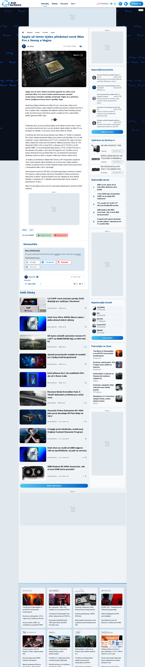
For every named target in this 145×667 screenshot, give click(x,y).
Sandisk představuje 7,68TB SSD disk (85, 615)
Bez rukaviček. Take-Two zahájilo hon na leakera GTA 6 (59, 608)
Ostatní (37, 32)
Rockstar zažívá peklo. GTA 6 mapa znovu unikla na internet (104, 364)
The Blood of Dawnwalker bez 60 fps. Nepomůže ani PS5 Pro (59, 615)
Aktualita (29, 32)
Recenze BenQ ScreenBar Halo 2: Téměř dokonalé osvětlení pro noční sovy (65, 395)
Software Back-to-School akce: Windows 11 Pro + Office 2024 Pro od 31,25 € (111, 651)
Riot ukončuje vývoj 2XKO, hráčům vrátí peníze (32, 659)
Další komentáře (107, 132)
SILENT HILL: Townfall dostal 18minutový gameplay (111, 608)
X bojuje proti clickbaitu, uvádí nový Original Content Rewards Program (65, 430)
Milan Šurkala (52, 308)
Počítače (45, 32)
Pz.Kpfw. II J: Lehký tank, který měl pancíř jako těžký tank (59, 659)
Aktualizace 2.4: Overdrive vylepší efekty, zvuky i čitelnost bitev (103, 398)
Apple (53, 32)
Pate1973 (32, 277)
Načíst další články (54, 486)
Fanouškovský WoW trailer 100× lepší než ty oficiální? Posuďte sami (58, 622)
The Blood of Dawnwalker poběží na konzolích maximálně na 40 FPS (84, 660)
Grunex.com (97, 358)
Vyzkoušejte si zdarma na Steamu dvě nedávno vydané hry (103, 376)
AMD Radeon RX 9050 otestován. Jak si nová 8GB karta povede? (66, 468)
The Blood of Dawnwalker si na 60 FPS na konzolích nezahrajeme (103, 353)
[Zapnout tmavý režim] (126, 4)
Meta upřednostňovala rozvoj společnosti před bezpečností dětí (85, 622)
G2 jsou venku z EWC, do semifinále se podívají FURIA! (33, 624)
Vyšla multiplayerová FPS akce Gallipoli (110, 615)
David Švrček (51, 402)
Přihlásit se (136, 4)
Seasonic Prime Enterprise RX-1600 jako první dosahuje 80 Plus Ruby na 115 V (65, 413)
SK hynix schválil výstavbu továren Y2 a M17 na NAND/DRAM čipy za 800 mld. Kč (66, 339)
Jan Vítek (30, 46)
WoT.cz (95, 403)
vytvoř (79, 254)
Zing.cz (95, 381)
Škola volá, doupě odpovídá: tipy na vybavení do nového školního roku (111, 660)
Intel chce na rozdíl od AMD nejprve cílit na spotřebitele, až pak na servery (67, 449)
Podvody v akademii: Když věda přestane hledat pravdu (103, 387)
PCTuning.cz (97, 392)
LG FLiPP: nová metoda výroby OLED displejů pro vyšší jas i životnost (65, 300)
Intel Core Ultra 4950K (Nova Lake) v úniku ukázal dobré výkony (65, 318)
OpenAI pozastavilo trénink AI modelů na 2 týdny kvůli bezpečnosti (66, 356)
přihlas (57, 254)
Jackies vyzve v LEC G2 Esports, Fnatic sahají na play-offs (33, 651)
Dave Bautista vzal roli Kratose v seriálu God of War (111, 621)
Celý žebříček (107, 338)
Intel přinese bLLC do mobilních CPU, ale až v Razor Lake (65, 374)
